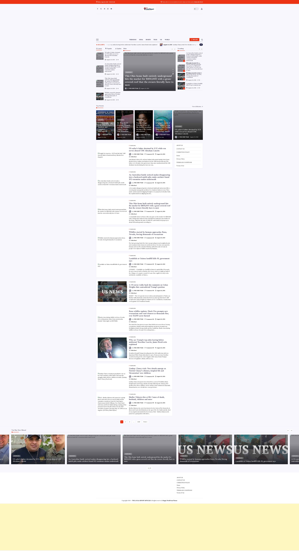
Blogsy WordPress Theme (170, 500)
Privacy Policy (181, 159)
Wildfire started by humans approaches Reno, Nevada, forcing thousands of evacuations (112, 95)
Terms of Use (180, 165)
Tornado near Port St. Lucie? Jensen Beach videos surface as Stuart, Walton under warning (198, 44)
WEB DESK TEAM (134, 88)
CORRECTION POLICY (183, 152)
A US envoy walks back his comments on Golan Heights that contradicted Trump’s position (194, 85)
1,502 (139, 422)
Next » (145, 422)
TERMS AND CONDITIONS (184, 162)
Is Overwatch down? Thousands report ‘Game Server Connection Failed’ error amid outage (130, 44)
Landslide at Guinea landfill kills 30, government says (194, 74)
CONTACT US (180, 149)
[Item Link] (100, 56)
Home (178, 155)
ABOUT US (180, 145)
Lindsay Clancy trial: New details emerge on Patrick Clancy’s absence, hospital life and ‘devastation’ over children (147, 370)
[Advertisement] (149, 25)
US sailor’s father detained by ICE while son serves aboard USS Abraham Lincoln (112, 55)
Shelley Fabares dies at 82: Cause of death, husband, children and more (147, 398)
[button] (196, 8)
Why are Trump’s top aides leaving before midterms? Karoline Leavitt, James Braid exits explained (148, 342)
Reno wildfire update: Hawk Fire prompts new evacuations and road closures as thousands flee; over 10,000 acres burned (149, 313)
